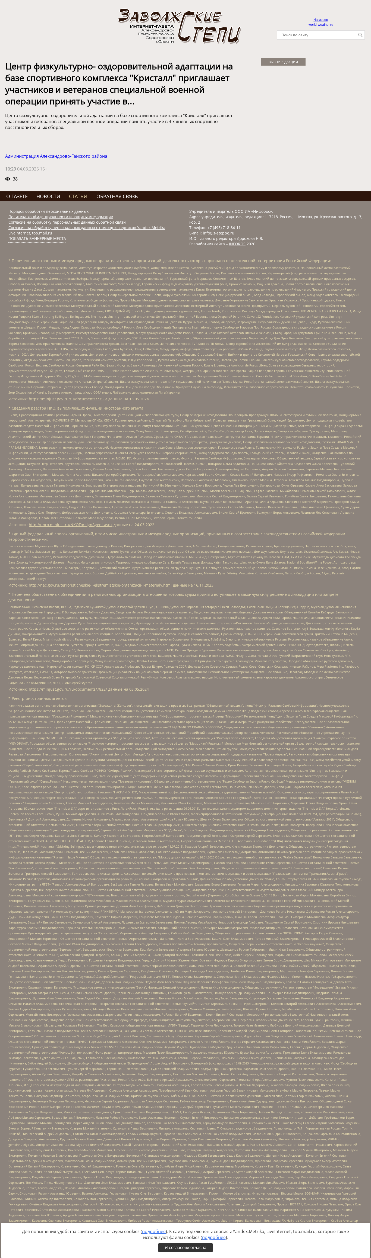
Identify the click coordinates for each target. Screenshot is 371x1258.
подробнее (154, 1231)
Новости (48, 196)
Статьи (78, 196)
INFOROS (237, 243)
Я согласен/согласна (185, 1247)
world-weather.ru (321, 25)
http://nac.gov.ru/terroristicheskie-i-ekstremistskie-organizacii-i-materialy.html (100, 585)
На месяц (320, 20)
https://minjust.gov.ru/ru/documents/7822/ (68, 689)
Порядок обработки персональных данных (48, 211)
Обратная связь (117, 196)
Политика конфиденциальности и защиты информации (60, 216)
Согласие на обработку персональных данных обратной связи (67, 222)
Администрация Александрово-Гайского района (56, 156)
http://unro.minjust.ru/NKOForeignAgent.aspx (70, 524)
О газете (17, 196)
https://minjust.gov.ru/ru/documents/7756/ (68, 398)
